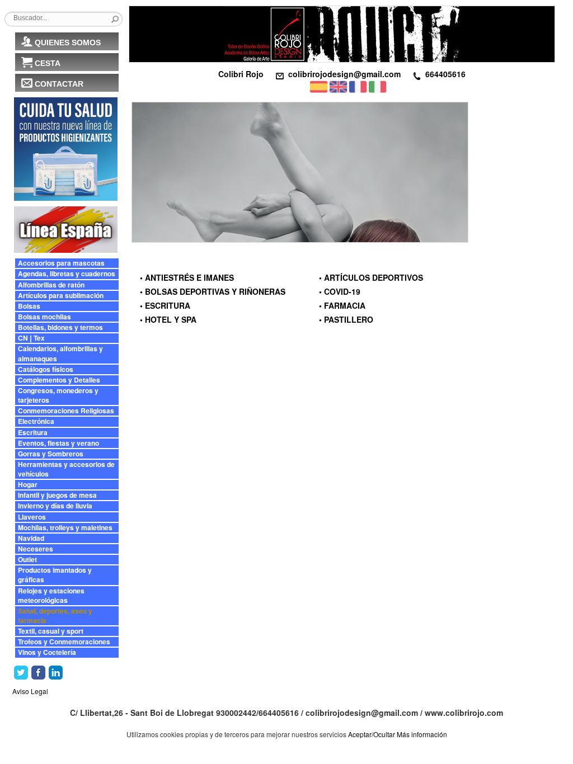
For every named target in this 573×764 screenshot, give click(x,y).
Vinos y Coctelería (47, 652)
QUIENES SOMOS (68, 42)
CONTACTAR (59, 83)
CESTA (47, 63)
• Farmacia (342, 305)
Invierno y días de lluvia (55, 506)
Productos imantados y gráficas (55, 574)
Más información (422, 734)
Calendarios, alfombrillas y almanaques (60, 353)
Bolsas (29, 306)
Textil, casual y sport (50, 631)
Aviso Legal (30, 691)
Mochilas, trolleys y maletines (65, 527)
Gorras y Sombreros (50, 454)
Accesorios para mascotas (61, 263)
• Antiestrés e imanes (187, 277)
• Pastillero (346, 319)
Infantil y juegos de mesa (57, 495)
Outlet (27, 559)
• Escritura (165, 305)
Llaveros (32, 517)
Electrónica (36, 421)
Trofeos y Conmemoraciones (64, 642)
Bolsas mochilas (44, 317)
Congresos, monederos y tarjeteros (58, 395)
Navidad (31, 538)
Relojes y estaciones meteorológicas (51, 595)
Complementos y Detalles (59, 380)
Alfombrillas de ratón (51, 285)
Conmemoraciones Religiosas (66, 411)
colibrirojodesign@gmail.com (344, 73)
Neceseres (35, 549)
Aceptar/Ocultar (371, 734)
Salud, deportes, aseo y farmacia (55, 615)
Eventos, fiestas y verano (58, 443)
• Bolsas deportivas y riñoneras (212, 291)
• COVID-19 (339, 291)
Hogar (27, 484)
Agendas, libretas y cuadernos (66, 274)
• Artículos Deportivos (371, 277)
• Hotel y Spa (168, 319)
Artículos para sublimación (61, 295)
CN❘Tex (31, 338)
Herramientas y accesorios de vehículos (66, 469)
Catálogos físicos (45, 369)
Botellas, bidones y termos (60, 327)
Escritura (33, 432)
